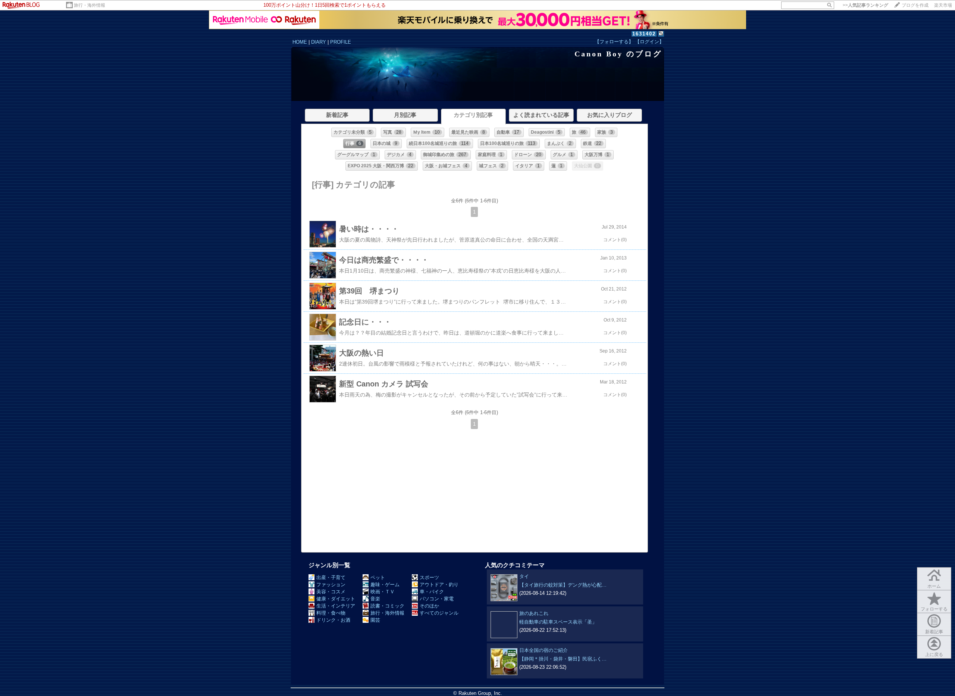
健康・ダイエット (335, 599)
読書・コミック (387, 606)
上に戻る (934, 654)
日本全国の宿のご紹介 (543, 650)
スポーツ (429, 577)
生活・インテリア (335, 606)
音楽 (375, 599)
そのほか (429, 606)
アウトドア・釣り (439, 584)
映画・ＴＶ (382, 591)
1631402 (644, 34)
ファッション (330, 584)
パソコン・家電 (437, 599)
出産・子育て (330, 577)
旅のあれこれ (533, 613)
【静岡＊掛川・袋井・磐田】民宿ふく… (563, 659)
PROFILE (340, 42)
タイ (524, 576)
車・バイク (432, 591)
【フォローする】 (614, 41)
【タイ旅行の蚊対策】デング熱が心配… (563, 585)
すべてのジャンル (439, 613)
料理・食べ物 (330, 613)
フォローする (934, 609)
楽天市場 (943, 5)
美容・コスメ (330, 591)
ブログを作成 (915, 5)
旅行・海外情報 (89, 5)
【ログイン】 (649, 41)
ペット (377, 577)
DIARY (318, 42)
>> (865, 5)
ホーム (934, 586)
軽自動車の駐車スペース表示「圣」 (558, 622)
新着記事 (934, 631)
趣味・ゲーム (385, 584)
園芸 (375, 620)
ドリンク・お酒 (333, 620)
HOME (299, 42)
